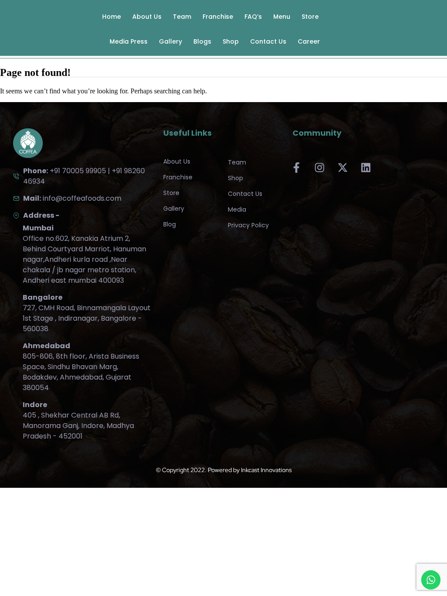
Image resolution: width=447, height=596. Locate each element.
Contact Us (268, 41)
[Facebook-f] (296, 167)
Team (182, 16)
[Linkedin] (365, 167)
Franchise (218, 16)
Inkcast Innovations (266, 470)
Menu (281, 16)
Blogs (202, 41)
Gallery (170, 41)
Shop (231, 41)
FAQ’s (253, 16)
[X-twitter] (342, 167)
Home (111, 16)
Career (309, 41)
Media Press (129, 41)
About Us (147, 16)
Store (310, 16)
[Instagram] (319, 167)
